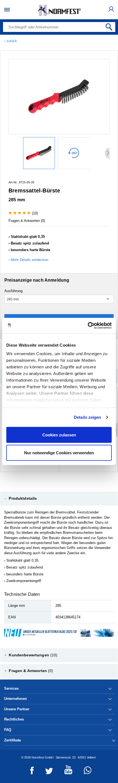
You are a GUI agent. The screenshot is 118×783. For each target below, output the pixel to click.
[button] (59, 498)
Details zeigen (87, 417)
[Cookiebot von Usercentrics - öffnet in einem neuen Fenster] (88, 325)
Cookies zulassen (59, 434)
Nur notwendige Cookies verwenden (59, 452)
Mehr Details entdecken (29, 260)
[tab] (59, 498)
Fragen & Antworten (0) (27, 221)
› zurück (10, 41)
